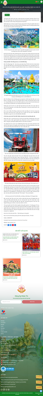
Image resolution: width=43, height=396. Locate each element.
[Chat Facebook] (41, 391)
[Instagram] (6, 389)
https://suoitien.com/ (11, 222)
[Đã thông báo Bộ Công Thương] (7, 369)
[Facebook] (2, 389)
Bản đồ (39, 382)
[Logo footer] (21, 289)
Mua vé (39, 387)
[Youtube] (8, 389)
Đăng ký (32, 302)
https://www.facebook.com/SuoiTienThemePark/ (17, 220)
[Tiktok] (4, 389)
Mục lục (7, 15)
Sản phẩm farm (39, 376)
